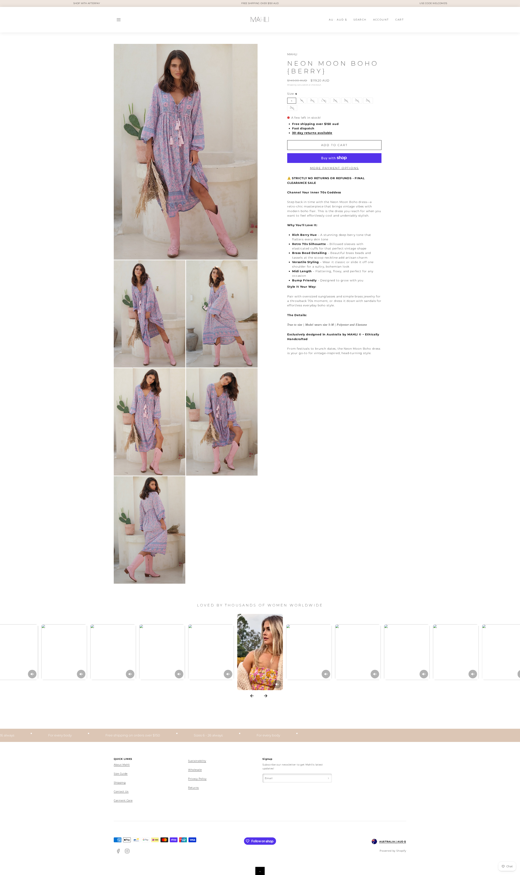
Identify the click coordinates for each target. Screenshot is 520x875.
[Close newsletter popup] (302, 396)
